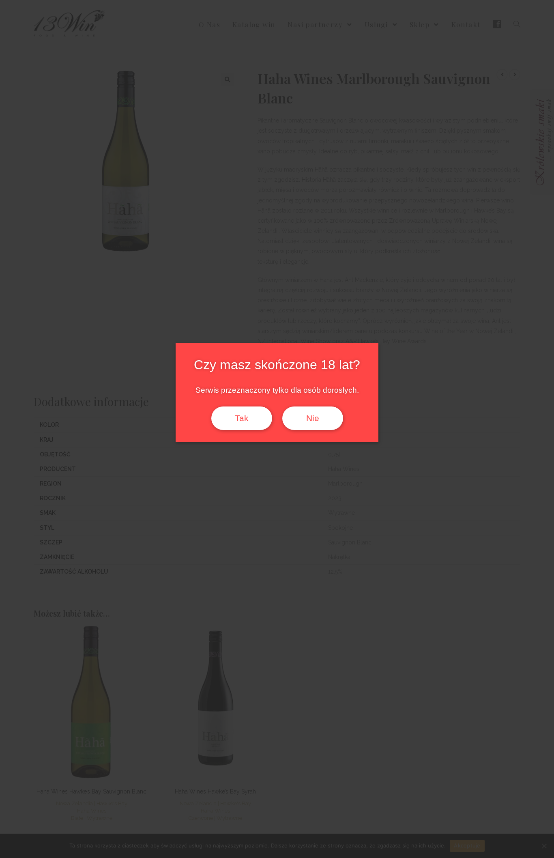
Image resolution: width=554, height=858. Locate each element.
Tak (242, 418)
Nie (312, 418)
